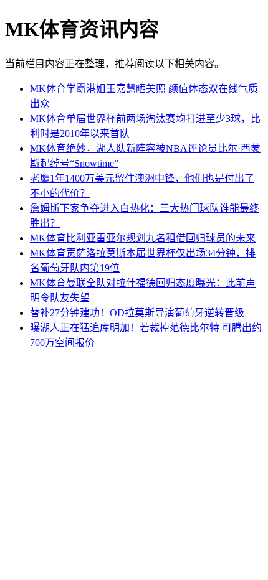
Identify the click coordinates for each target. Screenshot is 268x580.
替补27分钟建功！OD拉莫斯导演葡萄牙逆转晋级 (137, 312)
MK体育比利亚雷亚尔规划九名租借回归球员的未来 (143, 238)
